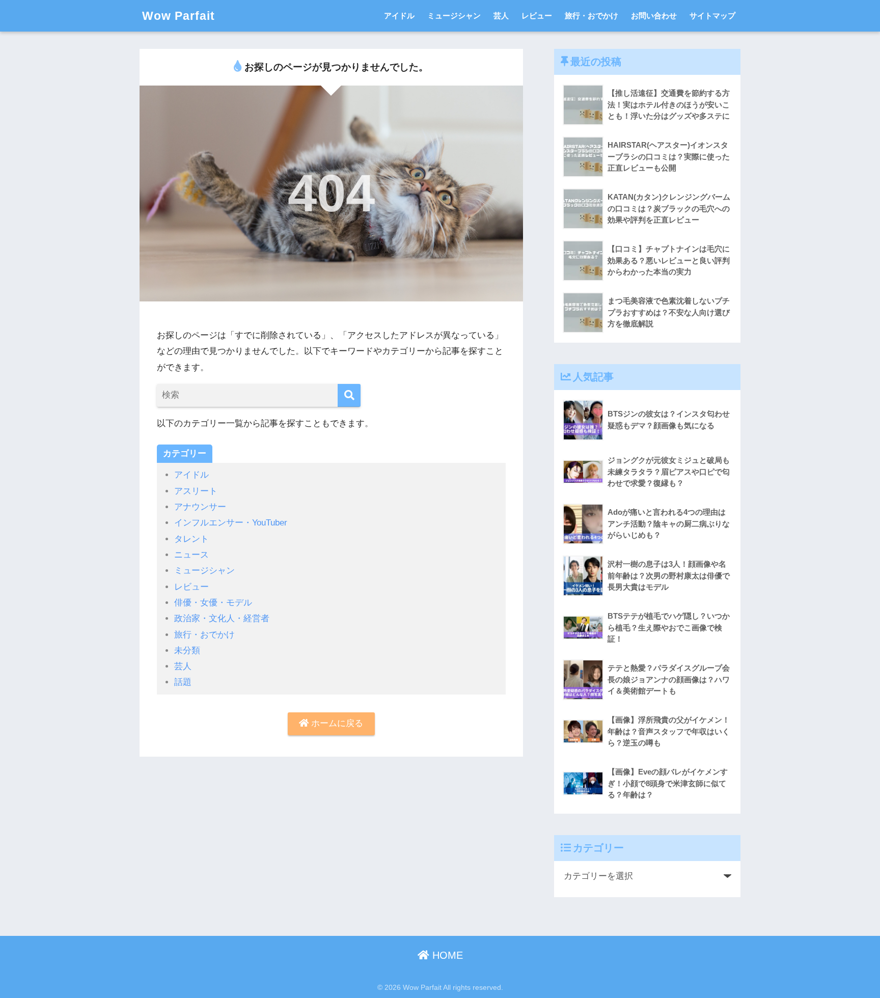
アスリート (195, 491)
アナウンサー (200, 507)
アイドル (399, 15)
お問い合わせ (654, 15)
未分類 (187, 650)
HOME (446, 955)
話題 (182, 682)
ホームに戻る (336, 723)
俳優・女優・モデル (213, 602)
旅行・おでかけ (591, 15)
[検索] (349, 395)
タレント (191, 539)
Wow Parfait (178, 15)
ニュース (191, 555)
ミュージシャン (454, 15)
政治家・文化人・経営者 (221, 618)
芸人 (501, 15)
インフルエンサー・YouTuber (230, 523)
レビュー (536, 15)
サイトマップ (712, 15)
